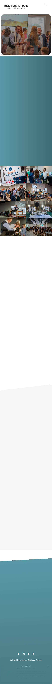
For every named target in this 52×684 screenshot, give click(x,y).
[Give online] (26, 635)
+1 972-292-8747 (26, 606)
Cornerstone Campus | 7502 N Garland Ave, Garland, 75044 (25, 628)
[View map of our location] (26, 614)
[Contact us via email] (26, 570)
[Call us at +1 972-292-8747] (26, 592)
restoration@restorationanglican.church (26, 585)
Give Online (26, 649)
